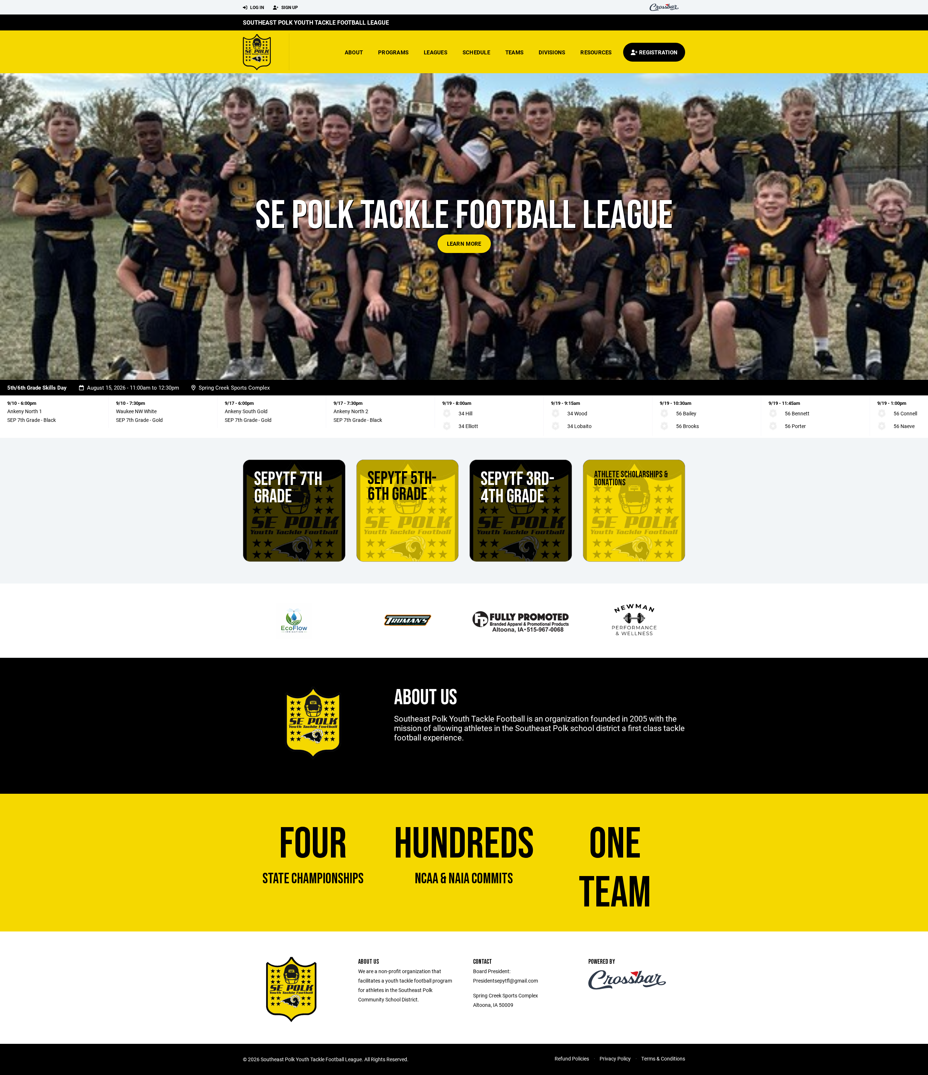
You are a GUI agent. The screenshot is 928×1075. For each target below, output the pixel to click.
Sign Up (289, 7)
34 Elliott (468, 426)
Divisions (552, 52)
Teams (514, 52)
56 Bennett (797, 413)
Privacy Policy (615, 1058)
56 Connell (905, 413)
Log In (256, 7)
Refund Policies (572, 1058)
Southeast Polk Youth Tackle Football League (316, 22)
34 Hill (465, 413)
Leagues (435, 52)
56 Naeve (904, 426)
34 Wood (577, 413)
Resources (596, 52)
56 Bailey (686, 413)
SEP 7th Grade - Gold (139, 419)
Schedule (476, 52)
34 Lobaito (579, 426)
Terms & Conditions (663, 1058)
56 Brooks (687, 426)
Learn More (464, 243)
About (354, 52)
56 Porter (795, 426)
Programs (393, 52)
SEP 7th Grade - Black (31, 419)
